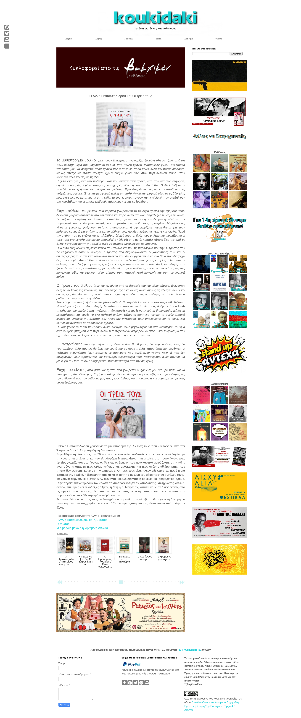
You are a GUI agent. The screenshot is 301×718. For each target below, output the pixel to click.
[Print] (7, 40)
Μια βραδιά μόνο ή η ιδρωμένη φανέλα (82, 528)
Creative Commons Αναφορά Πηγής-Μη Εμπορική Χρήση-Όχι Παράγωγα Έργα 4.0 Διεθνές (211, 706)
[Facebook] (7, 27)
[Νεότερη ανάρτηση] (59, 583)
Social (158, 39)
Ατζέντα (218, 39)
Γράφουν (128, 39)
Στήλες (98, 39)
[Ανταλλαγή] (7, 46)
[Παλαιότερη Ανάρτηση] (182, 583)
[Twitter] (7, 33)
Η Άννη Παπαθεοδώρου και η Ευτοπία (81, 519)
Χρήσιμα (188, 39)
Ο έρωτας (62, 524)
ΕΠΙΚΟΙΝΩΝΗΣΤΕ (190, 649)
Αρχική (68, 39)
